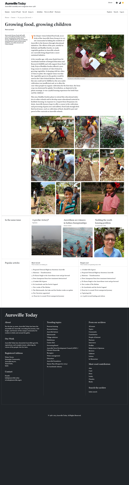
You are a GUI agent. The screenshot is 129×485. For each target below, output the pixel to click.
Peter (90, 374)
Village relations (52, 337)
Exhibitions (51, 340)
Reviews (91, 351)
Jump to (31, 12)
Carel (90, 371)
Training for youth (14, 38)
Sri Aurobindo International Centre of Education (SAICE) (16, 41)
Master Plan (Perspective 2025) (57, 364)
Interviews (92, 343)
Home (7, 18)
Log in (122, 12)
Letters (91, 356)
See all (24, 12)
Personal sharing (52, 326)
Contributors (93, 335)
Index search (93, 392)
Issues (13, 18)
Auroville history (52, 332)
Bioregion (50, 353)
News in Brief (48, 12)
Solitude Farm (14, 40)
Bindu (91, 382)
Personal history (52, 329)
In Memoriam (93, 359)
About (110, 3)
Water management (53, 356)
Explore (109, 12)
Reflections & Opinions (96, 348)
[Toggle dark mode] (123, 3)
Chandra (91, 379)
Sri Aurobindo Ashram (54, 367)
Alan (90, 368)
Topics (91, 329)
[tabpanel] (54, 283)
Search (116, 12)
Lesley (91, 376)
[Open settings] (116, 3)
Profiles (91, 345)
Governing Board (52, 345)
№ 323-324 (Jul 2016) (24, 18)
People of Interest (94, 337)
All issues (92, 326)
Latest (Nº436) (16, 12)
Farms (13, 35)
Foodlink (12, 37)
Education (50, 359)
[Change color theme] (120, 3)
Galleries (92, 354)
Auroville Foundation (54, 361)
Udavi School (9, 44)
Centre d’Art (51, 343)
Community (93, 332)
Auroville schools (15, 43)
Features (57, 12)
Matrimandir (51, 335)
